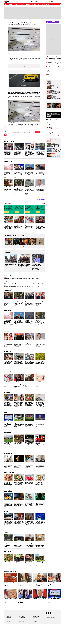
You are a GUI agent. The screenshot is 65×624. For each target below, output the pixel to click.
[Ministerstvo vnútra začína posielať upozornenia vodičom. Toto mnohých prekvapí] (8, 438)
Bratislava (36, 305)
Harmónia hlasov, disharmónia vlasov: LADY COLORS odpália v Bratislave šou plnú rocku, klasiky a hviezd (40, 226)
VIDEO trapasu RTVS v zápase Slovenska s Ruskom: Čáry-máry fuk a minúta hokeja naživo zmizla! (29, 153)
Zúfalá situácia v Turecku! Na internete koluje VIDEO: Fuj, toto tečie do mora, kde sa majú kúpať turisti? (56, 150)
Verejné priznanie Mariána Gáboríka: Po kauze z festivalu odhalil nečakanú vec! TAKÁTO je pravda (40, 343)
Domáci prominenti (6, 346)
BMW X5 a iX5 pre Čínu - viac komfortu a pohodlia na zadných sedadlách (29, 443)
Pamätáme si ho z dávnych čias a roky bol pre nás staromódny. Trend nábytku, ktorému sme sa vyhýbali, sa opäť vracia (29, 544)
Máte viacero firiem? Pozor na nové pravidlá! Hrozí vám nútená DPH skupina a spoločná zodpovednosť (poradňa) (39, 404)
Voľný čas (53, 4)
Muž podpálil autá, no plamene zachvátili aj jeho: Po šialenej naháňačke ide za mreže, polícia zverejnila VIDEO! (8, 322)
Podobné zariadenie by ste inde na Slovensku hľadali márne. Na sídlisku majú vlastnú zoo (29, 523)
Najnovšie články (8, 275)
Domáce (5, 4)
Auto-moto (7, 433)
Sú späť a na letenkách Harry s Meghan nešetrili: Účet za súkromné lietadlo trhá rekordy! (54, 59)
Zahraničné (11, 4)
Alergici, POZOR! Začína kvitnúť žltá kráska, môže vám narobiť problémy (40, 362)
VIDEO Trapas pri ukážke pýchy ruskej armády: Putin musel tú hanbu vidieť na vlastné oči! (8, 153)
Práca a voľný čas (16, 467)
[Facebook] (46, 613)
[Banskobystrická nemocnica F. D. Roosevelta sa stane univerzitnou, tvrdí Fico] (24, 258)
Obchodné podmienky (22, 617)
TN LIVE (6, 511)
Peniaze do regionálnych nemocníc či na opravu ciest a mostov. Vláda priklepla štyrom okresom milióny (8, 523)
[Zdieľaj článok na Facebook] (5, 127)
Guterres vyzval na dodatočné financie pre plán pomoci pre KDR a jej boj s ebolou (18, 322)
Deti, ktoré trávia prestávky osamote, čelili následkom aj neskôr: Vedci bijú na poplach (29, 363)
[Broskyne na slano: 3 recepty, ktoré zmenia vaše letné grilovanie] (40, 477)
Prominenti (17, 4)
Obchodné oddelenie (35, 617)
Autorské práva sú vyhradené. (50, 615)
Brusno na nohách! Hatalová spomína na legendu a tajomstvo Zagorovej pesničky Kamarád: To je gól (36, 267)
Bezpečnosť (36, 505)
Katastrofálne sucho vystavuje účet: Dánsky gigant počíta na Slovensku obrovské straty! (29, 404)
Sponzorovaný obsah (17, 506)
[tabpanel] (53, 68)
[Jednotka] (47, 127)
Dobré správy (8, 372)
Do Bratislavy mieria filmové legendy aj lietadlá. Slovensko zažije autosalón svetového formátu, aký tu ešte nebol (40, 444)
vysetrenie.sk (5, 365)
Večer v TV (54, 119)
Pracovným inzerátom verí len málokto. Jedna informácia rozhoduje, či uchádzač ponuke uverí (8, 464)
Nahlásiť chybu (10, 135)
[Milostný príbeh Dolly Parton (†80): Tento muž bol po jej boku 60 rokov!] (29, 336)
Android (5, 506)
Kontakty (34, 612)
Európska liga (26, 426)
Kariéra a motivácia (10, 453)
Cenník (20, 618)
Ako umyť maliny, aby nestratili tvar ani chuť (29, 483)
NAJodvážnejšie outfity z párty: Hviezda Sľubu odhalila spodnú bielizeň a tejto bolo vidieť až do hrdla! (22, 286)
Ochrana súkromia (8, 616)
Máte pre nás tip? (34, 621)
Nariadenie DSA (8, 621)
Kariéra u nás (7, 618)
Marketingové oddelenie (35, 620)
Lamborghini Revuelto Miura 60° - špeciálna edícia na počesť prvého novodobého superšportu (18, 444)
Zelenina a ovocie (27, 566)
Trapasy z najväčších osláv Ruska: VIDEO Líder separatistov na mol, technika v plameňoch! (40, 153)
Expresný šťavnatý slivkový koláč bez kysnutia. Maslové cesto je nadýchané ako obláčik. (8, 484)
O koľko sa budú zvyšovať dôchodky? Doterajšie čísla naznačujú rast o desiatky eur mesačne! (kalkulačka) (18, 404)
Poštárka (18, 129)
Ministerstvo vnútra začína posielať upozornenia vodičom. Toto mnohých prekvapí (8, 444)
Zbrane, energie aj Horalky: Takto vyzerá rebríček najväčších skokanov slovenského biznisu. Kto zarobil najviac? (8, 404)
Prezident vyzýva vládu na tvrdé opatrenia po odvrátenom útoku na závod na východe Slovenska (39, 302)
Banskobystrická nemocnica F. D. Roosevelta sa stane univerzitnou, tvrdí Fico (24, 266)
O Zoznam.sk (8, 612)
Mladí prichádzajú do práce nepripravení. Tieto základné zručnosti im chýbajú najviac (29, 464)
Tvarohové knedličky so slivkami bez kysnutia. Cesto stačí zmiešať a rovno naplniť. (18, 484)
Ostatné (36, 426)
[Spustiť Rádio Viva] (54, 21)
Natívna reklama (21, 621)
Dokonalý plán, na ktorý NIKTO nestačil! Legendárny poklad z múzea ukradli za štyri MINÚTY (55, 155)
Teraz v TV (48, 119)
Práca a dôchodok (37, 467)
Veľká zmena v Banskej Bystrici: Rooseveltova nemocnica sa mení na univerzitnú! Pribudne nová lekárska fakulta (23, 283)
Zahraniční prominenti (28, 344)
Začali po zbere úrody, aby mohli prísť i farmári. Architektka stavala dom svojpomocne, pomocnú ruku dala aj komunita (40, 544)
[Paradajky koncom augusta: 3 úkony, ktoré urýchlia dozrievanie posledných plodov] (8, 557)
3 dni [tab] (55, 56)
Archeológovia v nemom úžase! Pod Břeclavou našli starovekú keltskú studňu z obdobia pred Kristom (18, 363)
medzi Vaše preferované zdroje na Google (20, 132)
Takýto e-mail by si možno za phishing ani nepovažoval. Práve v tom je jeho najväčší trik (40, 502)
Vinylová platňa (23, 129)
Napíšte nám (7, 620)
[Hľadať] (60, 4)
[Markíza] (47, 122)
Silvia (42, 1)
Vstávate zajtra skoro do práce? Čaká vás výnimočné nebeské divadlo (18, 464)
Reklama (20, 612)
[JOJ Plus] (47, 132)
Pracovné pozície (7, 203)
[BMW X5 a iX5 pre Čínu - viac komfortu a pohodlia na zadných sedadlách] (29, 438)
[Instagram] (48, 613)
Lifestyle (48, 4)
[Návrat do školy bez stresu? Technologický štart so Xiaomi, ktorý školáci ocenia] (40, 377)
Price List (20, 620)
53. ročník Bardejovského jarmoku (10, 265)
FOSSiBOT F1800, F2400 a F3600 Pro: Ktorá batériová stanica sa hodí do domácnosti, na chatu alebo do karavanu (18, 503)
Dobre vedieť (5, 229)
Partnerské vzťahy (54, 113)
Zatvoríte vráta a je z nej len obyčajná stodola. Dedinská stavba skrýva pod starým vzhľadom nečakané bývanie (18, 544)
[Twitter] (50, 613)
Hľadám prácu (5, 467)
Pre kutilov (7, 552)
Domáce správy (8, 290)
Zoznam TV (8, 252)
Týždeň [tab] (59, 56)
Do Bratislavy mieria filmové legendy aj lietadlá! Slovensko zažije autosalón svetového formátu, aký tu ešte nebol (8, 226)
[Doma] (47, 130)
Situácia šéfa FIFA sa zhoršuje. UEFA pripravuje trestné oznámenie (40, 522)
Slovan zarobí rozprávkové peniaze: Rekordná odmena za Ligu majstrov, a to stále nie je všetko (19, 424)
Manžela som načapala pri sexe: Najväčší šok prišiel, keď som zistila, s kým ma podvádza (55, 115)
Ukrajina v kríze (16, 155)
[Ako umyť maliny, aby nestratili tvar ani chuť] (29, 477)
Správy (5, 266)
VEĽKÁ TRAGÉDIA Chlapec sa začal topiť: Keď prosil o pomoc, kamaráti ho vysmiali (54, 63)
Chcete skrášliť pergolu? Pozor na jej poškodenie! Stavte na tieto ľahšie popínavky (39, 563)
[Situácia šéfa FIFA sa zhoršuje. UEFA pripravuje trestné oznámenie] (40, 516)
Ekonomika (34, 4)
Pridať (38, 132)
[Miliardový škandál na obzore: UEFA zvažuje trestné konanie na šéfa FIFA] (40, 417)
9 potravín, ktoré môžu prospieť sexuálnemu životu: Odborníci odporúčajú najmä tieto (8, 363)
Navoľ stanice (48, 135)
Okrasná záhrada (37, 566)
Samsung (26, 506)
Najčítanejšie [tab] (50, 56)
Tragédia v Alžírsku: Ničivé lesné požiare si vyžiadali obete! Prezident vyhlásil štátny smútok (29, 322)
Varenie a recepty (9, 472)
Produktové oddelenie (35, 616)
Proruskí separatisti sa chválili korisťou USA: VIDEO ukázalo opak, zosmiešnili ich (18, 153)
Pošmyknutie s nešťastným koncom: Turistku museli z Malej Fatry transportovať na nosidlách (20, 281)
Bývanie (6, 532)
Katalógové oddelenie (35, 618)
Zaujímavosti (27, 4)
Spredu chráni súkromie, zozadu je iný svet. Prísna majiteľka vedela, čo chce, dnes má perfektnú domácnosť (8, 544)
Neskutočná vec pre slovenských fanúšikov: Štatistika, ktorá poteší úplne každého (18, 225)
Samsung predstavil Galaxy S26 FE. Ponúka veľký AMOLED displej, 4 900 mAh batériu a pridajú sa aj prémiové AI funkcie (29, 503)
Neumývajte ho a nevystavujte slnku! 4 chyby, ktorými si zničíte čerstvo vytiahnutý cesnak (19, 563)
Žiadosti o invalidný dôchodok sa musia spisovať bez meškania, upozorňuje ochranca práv (40, 464)
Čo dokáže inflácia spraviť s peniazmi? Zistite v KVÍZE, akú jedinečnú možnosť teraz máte (29, 225)
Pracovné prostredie (27, 467)
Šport (22, 4)
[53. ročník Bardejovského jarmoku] (11, 258)
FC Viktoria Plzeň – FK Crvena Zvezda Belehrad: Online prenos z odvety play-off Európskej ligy (29, 423)
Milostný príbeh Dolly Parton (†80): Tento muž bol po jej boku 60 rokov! (29, 342)
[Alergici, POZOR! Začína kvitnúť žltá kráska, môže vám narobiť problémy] (40, 356)
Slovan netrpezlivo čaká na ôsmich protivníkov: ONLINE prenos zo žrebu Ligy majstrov (8, 423)
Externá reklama (21, 616)
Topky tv (43, 4)
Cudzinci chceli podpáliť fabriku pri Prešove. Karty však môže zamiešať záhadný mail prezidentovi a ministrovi (18, 523)
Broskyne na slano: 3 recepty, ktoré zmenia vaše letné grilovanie (39, 483)
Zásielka (14, 129)
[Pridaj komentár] (5, 124)
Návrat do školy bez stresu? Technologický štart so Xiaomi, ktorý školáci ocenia (39, 383)
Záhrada (5, 566)
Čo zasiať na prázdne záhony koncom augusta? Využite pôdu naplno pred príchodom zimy (29, 563)
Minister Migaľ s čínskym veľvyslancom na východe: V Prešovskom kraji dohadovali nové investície (21, 278)
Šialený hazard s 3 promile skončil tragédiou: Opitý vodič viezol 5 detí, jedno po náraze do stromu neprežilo (39, 322)
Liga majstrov (5, 426)
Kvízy (39, 4)
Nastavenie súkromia (8, 617)
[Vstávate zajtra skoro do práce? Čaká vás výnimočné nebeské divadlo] (19, 458)
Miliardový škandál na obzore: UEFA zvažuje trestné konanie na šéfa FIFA (39, 423)
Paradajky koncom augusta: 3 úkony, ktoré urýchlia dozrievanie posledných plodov (8, 563)
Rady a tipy (26, 484)
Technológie (8, 491)
